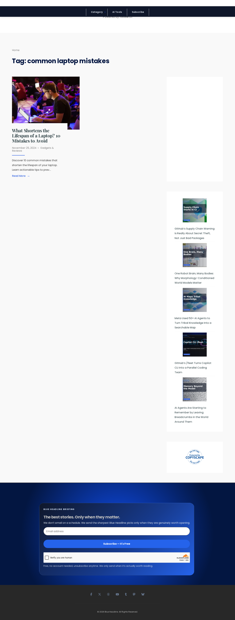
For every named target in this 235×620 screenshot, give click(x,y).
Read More (21, 176)
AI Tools (117, 12)
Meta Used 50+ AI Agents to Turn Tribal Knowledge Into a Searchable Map (193, 322)
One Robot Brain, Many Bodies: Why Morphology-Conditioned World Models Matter (194, 278)
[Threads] (108, 593)
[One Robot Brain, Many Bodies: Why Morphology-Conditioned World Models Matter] (195, 255)
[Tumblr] (126, 593)
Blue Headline (111, 611)
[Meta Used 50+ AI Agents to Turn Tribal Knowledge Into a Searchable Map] (195, 300)
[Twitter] (99, 593)
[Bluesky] (143, 593)
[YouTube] (117, 593)
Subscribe (138, 12)
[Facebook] (91, 593)
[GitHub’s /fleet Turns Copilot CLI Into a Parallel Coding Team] (195, 345)
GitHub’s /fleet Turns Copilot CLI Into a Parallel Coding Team (193, 367)
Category (97, 12)
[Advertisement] (195, 130)
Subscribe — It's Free (116, 543)
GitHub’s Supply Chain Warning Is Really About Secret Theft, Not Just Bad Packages (195, 233)
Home (16, 50)
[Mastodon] (134, 593)
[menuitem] (97, 12)
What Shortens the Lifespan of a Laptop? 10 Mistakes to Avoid (36, 135)
